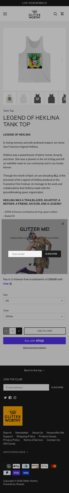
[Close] (62, 223)
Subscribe (51, 253)
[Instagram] (39, 264)
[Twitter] (30, 264)
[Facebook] (35, 264)
